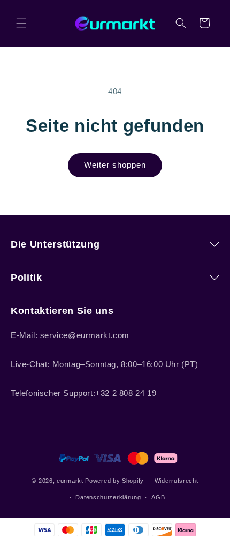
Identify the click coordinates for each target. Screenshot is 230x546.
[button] (21, 23)
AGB (158, 497)
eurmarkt (70, 480)
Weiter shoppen (115, 164)
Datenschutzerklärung (108, 497)
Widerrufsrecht (176, 480)
